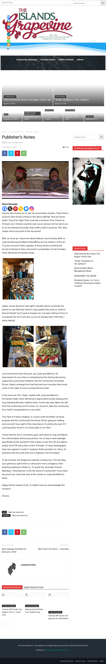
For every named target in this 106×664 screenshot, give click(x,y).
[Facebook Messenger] (26, 208)
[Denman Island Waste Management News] (12, 114)
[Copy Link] (20, 208)
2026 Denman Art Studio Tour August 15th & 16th (87, 255)
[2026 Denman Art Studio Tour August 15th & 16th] (27, 88)
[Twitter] (11, 153)
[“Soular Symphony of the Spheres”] (78, 88)
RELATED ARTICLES (12, 587)
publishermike (28, 564)
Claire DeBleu (10, 96)
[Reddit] (8, 24)
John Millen (70, 110)
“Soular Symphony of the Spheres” (83, 262)
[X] (10, 208)
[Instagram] (31, 208)
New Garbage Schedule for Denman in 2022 (14, 550)
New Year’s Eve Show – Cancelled (53, 549)
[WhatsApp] (23, 153)
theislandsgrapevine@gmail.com (57, 650)
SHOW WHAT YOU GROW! (85, 276)
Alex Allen (49, 110)
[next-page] (8, 624)
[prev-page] (3, 624)
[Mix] (8, 37)
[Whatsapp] (8, 41)
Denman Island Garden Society (30, 113)
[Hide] (8, 49)
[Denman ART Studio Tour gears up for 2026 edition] (58, 603)
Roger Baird (60, 96)
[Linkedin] (8, 27)
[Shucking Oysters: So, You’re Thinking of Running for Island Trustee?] (53, 114)
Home (4, 132)
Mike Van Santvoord (16, 512)
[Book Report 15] (94, 114)
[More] (8, 44)
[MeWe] (8, 34)
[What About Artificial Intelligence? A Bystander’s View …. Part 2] (73, 114)
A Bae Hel (90, 116)
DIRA (6, 114)
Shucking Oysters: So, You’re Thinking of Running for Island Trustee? (87, 283)
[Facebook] (4, 153)
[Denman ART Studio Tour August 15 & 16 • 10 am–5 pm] (12, 600)
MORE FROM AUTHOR (33, 587)
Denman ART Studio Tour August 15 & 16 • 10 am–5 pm (12, 612)
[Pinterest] (17, 153)
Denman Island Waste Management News (83, 269)
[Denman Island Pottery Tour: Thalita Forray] (35, 600)
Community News (16, 132)
